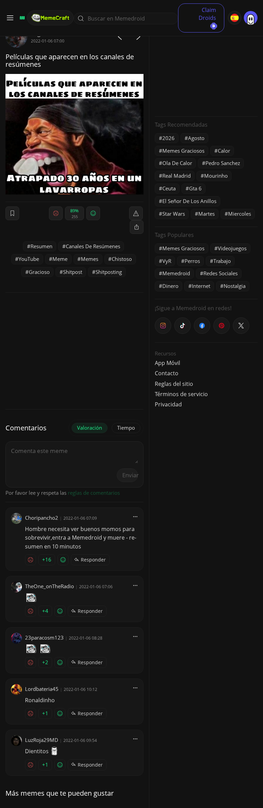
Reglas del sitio (174, 384)
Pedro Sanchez (222, 163)
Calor (224, 150)
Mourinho (216, 175)
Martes (206, 213)
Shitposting (109, 271)
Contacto (166, 373)
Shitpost (72, 271)
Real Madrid (176, 175)
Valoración (89, 427)
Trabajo (222, 260)
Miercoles (239, 213)
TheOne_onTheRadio (49, 586)
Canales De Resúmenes (93, 246)
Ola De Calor (177, 163)
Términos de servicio (181, 394)
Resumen (41, 246)
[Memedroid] (21, 18)
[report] (136, 213)
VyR (166, 260)
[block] (136, 227)
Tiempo (126, 427)
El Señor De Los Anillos (189, 201)
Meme (59, 258)
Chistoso (122, 258)
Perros (192, 260)
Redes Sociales (220, 273)
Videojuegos (232, 248)
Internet (201, 285)
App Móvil (167, 363)
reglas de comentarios (94, 492)
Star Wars (173, 213)
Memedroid (176, 273)
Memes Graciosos (183, 150)
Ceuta (169, 188)
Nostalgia (235, 285)
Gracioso (39, 271)
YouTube (28, 258)
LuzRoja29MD (42, 739)
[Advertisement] (206, 68)
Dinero (170, 285)
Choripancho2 (42, 517)
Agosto (196, 138)
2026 (168, 138)
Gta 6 (195, 188)
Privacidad (168, 404)
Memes (89, 258)
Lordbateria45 (42, 688)
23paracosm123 (44, 637)
